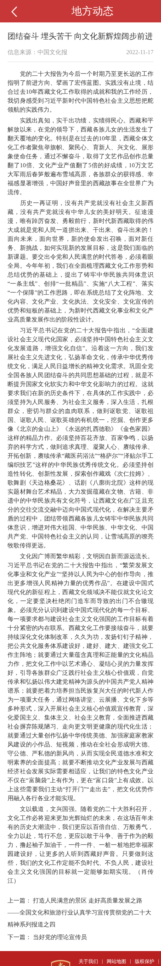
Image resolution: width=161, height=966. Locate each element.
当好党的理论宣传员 (60, 937)
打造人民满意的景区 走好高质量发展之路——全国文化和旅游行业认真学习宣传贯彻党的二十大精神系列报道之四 (79, 912)
